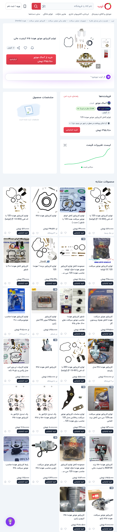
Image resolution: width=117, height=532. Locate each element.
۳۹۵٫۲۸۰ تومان (103, 130)
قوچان (91, 103)
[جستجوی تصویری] (44, 6)
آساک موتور (101, 103)
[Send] (108, 77)
